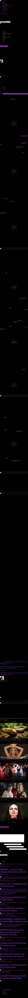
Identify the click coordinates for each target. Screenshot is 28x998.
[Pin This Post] (15, 83)
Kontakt (4, 992)
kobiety (19, 320)
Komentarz (3, 833)
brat (5, 417)
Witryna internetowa (4, 849)
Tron (10, 308)
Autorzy (4, 991)
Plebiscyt (5, 10)
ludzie (6, 198)
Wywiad (4, 6)
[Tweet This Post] (15, 81)
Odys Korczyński (4, 75)
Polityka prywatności (7, 989)
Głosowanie (5, 9)
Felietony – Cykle (7, 7)
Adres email (3, 846)
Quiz (4, 11)
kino (7, 457)
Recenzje (5, 4)
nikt (6, 272)
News (4, 2)
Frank (23, 369)
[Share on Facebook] (15, 80)
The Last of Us (7, 662)
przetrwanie (3, 212)
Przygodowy (18, 661)
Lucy (11, 326)
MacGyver (13, 661)
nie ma (12, 201)
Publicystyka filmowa (7, 5)
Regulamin (5, 994)
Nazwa (2, 844)
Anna (26, 309)
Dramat (9, 661)
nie (23, 152)
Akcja (6, 661)
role (5, 429)
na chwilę (15, 321)
